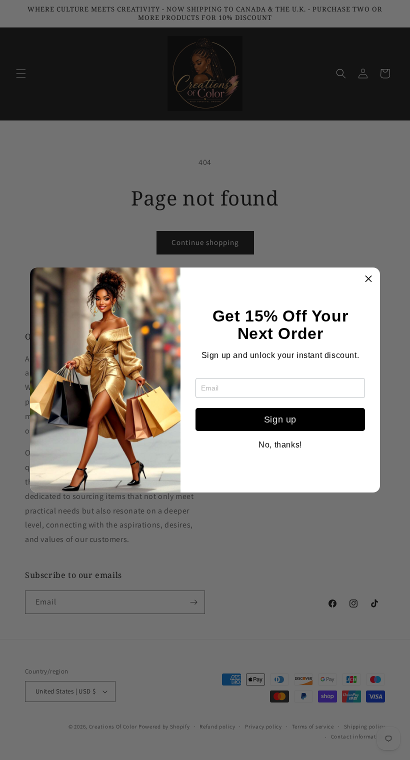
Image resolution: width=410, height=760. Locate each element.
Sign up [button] (280, 419)
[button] (368, 279)
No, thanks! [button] (280, 445)
